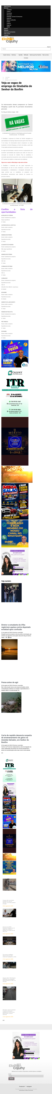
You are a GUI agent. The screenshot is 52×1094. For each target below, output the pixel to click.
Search (49, 46)
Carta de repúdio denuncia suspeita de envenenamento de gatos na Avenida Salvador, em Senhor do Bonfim (16, 738)
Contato (6, 35)
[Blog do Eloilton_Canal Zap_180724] (14, 547)
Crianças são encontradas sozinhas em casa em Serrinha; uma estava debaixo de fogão (9, 902)
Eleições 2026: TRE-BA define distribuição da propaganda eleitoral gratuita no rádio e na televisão (9, 979)
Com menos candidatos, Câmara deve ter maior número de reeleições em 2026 (9, 955)
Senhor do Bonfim (11, 20)
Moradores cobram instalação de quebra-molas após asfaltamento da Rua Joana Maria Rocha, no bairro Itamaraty (9, 1012)
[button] (26, 2)
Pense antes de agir (9, 682)
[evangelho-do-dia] (16, 482)
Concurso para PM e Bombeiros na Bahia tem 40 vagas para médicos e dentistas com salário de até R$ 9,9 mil (9, 929)
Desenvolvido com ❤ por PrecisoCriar (26, 1090)
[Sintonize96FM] (26, 71)
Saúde (8, 27)
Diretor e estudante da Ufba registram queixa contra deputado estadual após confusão (16, 627)
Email (9, 1074)
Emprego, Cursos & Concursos (14, 16)
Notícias (6, 8)
